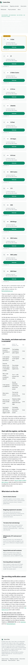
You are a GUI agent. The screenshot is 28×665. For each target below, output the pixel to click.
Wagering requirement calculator (12, 509)
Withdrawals (3, 9)
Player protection (12, 9)
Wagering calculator (14, 6)
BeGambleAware (11, 623)
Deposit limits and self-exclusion (12, 550)
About (19, 9)
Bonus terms (23, 6)
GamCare (23, 622)
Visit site (14, 47)
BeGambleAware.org (7, 291)
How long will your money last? (12, 562)
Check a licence (4, 6)
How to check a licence (9, 496)
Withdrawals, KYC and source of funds (12, 536)
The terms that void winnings (11, 523)
